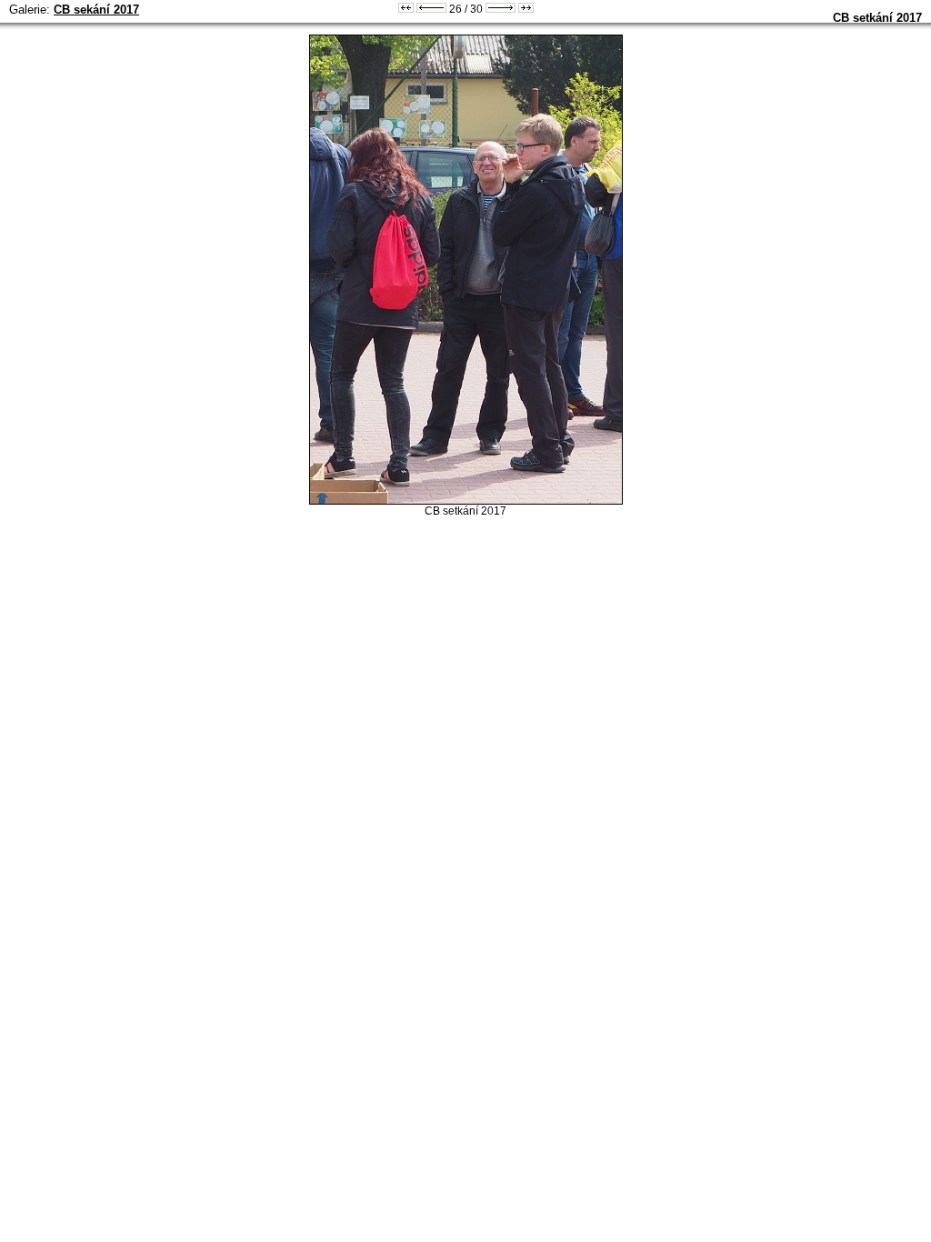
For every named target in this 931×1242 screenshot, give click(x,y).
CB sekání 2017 (96, 9)
